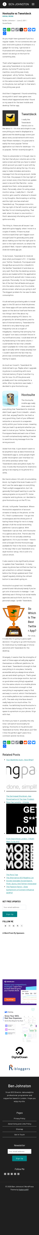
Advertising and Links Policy (19, 1124)
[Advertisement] (19, 957)
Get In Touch (19, 1134)
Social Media (7, 16)
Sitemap (19, 1129)
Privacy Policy (19, 1118)
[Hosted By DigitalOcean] (19, 1060)
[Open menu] (33, 4)
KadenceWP (24, 1189)
